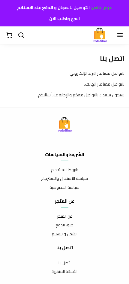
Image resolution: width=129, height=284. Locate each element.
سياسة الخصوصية (65, 188)
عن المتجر (64, 216)
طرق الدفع (65, 225)
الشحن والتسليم (64, 234)
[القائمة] (120, 35)
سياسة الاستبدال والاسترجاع (64, 179)
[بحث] (21, 35)
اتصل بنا (64, 263)
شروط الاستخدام (64, 170)
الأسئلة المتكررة (64, 272)
